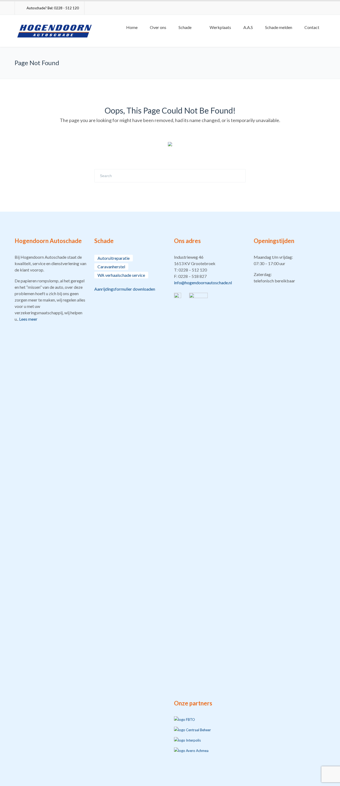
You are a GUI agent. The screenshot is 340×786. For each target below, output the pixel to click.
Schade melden (278, 27)
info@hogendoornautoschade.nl (203, 282)
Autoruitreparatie (113, 258)
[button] (210, 270)
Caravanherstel (111, 266)
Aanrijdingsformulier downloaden (124, 288)
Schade (185, 27)
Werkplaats (220, 27)
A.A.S (248, 27)
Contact (311, 27)
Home (132, 27)
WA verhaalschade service (121, 275)
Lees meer (28, 318)
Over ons (158, 27)
